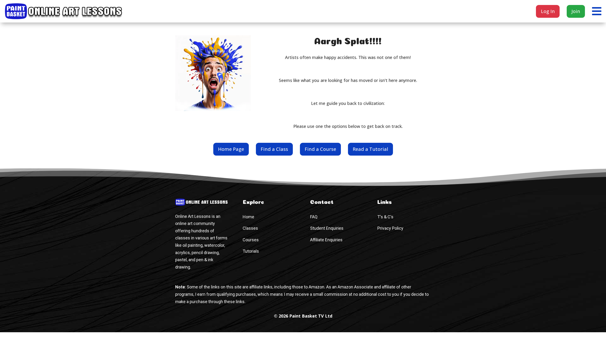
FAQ (313, 216)
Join (575, 11)
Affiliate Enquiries (326, 239)
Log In (548, 11)
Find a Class (274, 149)
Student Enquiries (326, 228)
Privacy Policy (390, 228)
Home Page (231, 149)
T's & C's (385, 216)
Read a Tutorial (370, 149)
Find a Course (320, 149)
